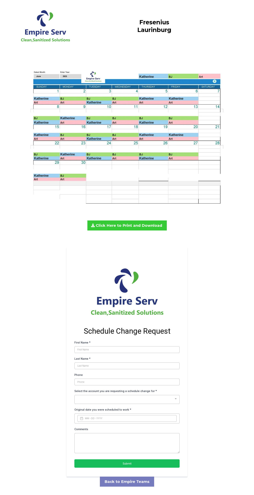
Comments (81, 429)
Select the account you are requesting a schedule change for (115, 391)
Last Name (82, 358)
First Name (82, 342)
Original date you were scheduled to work (102, 409)
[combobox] (127, 399)
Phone (78, 374)
